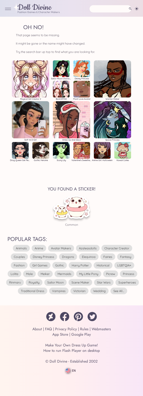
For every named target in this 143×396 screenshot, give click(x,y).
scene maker (80, 282)
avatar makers (61, 248)
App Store (60, 334)
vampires (59, 291)
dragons (68, 257)
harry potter (80, 265)
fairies (107, 257)
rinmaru (15, 282)
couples (19, 257)
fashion (19, 265)
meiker (45, 274)
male (29, 274)
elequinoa (89, 257)
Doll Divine (34, 7)
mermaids (64, 274)
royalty (34, 282)
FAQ (48, 329)
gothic (59, 265)
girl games (39, 265)
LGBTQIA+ (124, 265)
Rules (84, 329)
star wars (104, 282)
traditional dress (32, 291)
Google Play (81, 334)
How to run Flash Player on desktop (71, 350)
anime (39, 248)
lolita (14, 274)
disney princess (43, 257)
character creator (116, 248)
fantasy (125, 257)
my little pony (88, 274)
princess (128, 274)
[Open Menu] (8, 9)
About (37, 329)
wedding (99, 291)
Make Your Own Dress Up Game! (71, 345)
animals (21, 248)
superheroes (127, 282)
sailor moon (55, 282)
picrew (110, 274)
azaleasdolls (88, 248)
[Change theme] (136, 8)
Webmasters (101, 329)
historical (103, 265)
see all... (118, 291)
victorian (79, 291)
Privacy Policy (66, 329)
